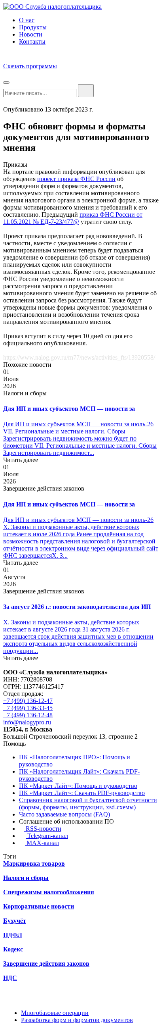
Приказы (15, 164)
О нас (26, 20)
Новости (30, 34)
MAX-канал (42, 842)
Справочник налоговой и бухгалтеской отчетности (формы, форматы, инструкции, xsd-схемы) (88, 804)
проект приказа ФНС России (76, 178)
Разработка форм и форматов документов (77, 1020)
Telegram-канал (47, 835)
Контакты (32, 41)
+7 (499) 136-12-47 (28, 700)
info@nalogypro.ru (27, 722)
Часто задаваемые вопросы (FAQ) (64, 814)
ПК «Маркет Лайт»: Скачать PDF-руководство (82, 792)
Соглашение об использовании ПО (66, 821)
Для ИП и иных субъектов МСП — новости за (69, 408)
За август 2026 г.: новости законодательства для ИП (77, 606)
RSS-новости (42, 828)
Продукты (33, 27)
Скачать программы (30, 66)
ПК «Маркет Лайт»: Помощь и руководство (78, 785)
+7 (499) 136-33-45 (28, 708)
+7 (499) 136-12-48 (28, 715)
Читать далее (20, 459)
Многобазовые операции (55, 1012)
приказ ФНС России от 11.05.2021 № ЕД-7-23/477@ (72, 218)
